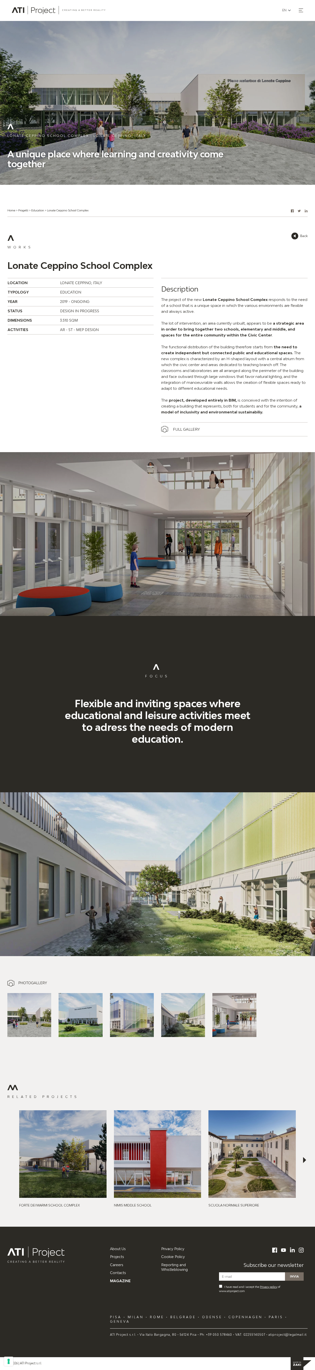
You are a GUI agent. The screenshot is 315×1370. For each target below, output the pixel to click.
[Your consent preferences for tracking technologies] (8, 1361)
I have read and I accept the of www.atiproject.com (249, 1289)
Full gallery (186, 429)
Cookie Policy (173, 1257)
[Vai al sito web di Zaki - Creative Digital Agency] (301, 1363)
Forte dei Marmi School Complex (49, 1205)
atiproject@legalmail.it (287, 1334)
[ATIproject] (58, 10)
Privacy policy (268, 1286)
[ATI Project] (55, 1254)
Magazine (120, 1281)
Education (37, 210)
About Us (118, 1249)
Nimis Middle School (133, 1205)
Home (11, 210)
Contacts (118, 1273)
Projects (117, 1257)
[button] (301, 10)
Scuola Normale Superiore (233, 1205)
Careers (116, 1265)
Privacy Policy (172, 1249)
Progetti (23, 210)
